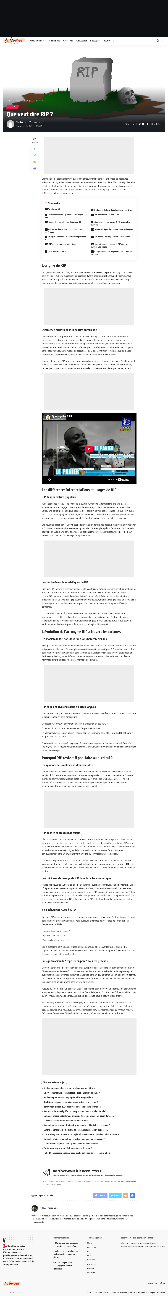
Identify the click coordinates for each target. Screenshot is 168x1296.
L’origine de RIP (54, 209)
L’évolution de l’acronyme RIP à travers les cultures (110, 223)
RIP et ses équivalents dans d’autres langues (114, 229)
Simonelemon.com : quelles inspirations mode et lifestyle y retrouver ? (76, 1125)
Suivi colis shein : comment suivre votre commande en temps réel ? (74, 1139)
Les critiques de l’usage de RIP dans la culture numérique (109, 245)
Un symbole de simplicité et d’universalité (112, 237)
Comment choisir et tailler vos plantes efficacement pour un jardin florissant (79, 1116)
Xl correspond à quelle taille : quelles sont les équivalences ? (71, 1143)
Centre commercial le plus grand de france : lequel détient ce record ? (75, 1130)
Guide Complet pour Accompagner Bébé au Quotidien (68, 1097)
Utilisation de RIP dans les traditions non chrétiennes (64, 230)
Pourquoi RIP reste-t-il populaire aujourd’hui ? (65, 238)
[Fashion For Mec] (14, 41)
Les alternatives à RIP (57, 251)
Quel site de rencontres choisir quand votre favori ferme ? (70, 1102)
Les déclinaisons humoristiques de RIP (65, 222)
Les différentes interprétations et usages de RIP (65, 216)
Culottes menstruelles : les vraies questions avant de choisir (71, 1093)
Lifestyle (13, 107)
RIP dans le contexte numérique (62, 244)
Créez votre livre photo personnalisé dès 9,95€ (65, 1120)
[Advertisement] (84, 18)
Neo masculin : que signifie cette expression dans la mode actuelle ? (74, 1111)
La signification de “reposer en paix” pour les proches (112, 252)
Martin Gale (21, 122)
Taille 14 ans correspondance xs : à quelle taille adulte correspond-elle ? (76, 1153)
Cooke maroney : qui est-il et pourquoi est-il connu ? (67, 1148)
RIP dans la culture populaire (106, 215)
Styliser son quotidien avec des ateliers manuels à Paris (69, 1088)
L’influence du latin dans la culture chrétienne (113, 210)
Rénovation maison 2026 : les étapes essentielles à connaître (72, 1106)
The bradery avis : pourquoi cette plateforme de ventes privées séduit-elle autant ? (82, 1134)
